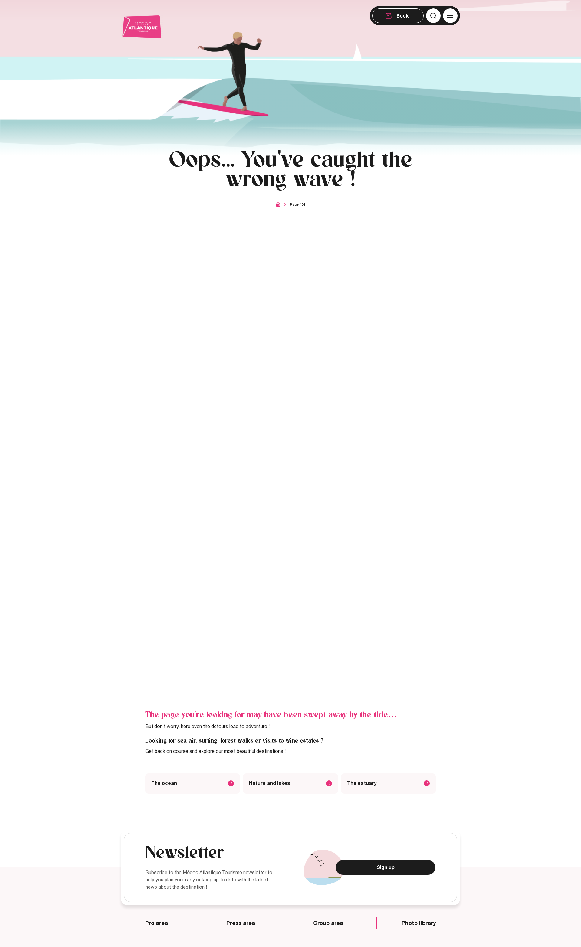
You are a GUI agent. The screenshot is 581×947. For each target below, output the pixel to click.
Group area (328, 923)
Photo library (419, 923)
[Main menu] (450, 15)
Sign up (386, 867)
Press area (240, 923)
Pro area (156, 923)
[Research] (433, 15)
